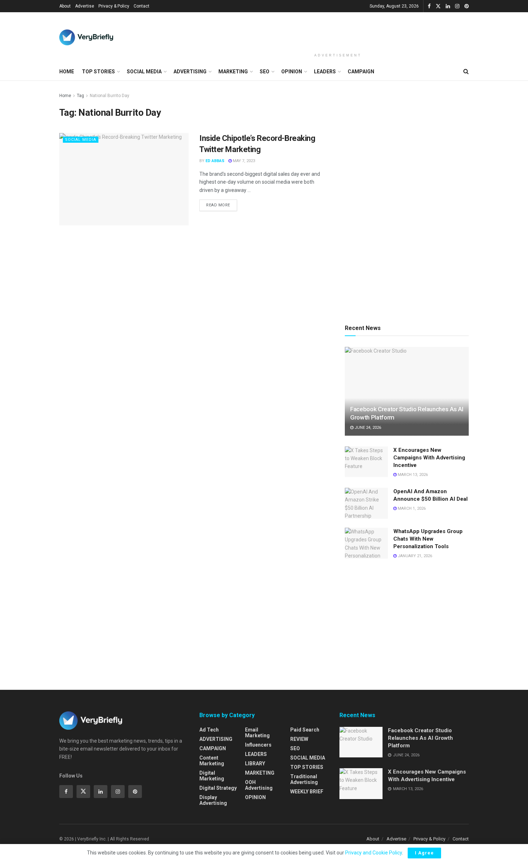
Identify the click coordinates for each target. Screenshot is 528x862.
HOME (66, 71)
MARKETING (233, 71)
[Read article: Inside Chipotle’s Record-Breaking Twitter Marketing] (124, 179)
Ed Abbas (214, 161)
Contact (141, 6)
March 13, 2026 (412, 474)
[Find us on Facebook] (429, 6)
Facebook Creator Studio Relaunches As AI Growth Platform (420, 738)
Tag (80, 95)
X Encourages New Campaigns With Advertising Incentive (429, 457)
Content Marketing (211, 760)
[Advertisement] (338, 31)
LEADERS (325, 71)
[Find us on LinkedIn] (448, 6)
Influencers (258, 745)
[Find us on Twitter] (438, 6)
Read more (221, 203)
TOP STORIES (98, 71)
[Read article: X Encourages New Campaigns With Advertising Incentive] (366, 461)
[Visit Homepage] (86, 37)
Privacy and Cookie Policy (373, 853)
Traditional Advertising (304, 779)
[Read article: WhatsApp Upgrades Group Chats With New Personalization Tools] (366, 543)
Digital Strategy (218, 788)
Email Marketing (257, 732)
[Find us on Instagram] (457, 6)
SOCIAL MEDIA (144, 71)
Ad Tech (209, 730)
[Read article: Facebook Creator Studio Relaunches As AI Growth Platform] (407, 391)
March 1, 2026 (411, 508)
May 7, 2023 (243, 161)
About (65, 6)
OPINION (291, 71)
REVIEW (299, 739)
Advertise (84, 6)
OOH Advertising (259, 785)
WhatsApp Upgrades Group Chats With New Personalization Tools (428, 539)
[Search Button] (466, 72)
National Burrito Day (109, 95)
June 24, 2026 (367, 427)
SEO (264, 71)
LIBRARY (255, 763)
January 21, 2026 (414, 556)
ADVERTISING (190, 71)
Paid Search (304, 730)
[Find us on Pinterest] (466, 6)
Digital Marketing (211, 775)
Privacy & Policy (113, 6)
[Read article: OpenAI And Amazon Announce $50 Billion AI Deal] (366, 503)
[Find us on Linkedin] (100, 791)
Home (65, 95)
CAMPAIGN (361, 71)
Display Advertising (213, 800)
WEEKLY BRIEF (306, 791)
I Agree (424, 853)
